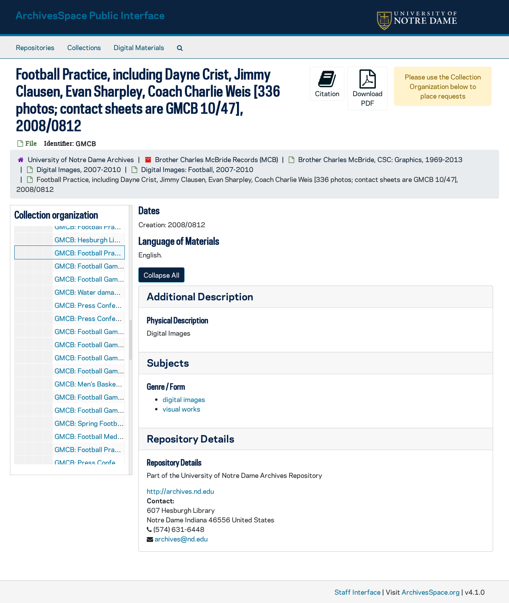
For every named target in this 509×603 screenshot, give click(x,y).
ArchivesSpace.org (431, 592)
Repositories (35, 47)
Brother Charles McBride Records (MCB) (216, 159)
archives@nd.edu (181, 538)
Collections (84, 47)
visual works (181, 408)
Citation (327, 93)
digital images (184, 399)
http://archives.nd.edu (180, 491)
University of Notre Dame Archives (81, 159)
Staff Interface (357, 592)
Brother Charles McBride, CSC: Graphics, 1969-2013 (380, 159)
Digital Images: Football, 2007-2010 (197, 169)
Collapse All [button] (161, 275)
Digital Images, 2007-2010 (79, 169)
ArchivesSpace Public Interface (90, 14)
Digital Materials (139, 47)
